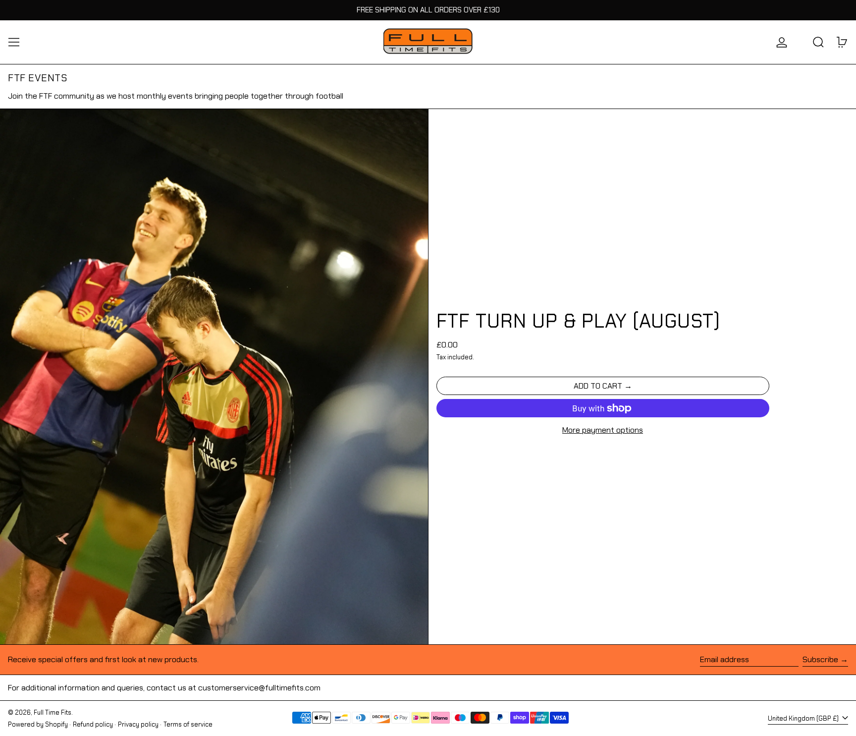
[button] (818, 42)
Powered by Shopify (38, 724)
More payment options (602, 430)
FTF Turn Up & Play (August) (578, 321)
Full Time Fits (52, 712)
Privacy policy (138, 724)
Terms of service (188, 724)
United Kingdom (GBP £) (804, 718)
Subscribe (820, 659)
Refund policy (93, 724)
